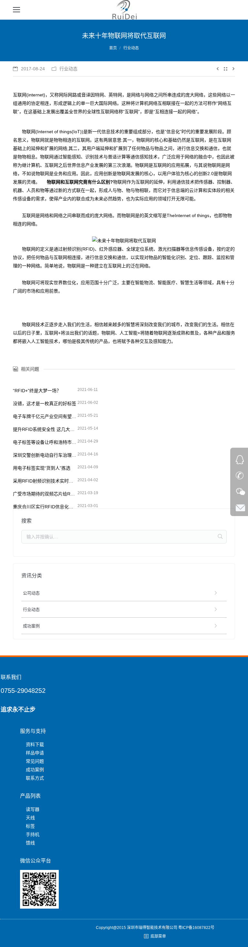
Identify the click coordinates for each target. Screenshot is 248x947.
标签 (30, 826)
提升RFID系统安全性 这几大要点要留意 (45, 429)
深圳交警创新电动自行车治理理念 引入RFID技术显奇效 (45, 455)
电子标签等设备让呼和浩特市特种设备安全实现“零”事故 (45, 442)
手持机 (32, 834)
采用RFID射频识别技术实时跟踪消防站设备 (45, 480)
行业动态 (131, 48)
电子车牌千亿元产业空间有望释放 (45, 416)
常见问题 (35, 761)
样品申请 (35, 752)
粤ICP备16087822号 (196, 927)
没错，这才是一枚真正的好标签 (44, 403)
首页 (113, 48)
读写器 (32, 809)
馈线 (30, 842)
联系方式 (35, 778)
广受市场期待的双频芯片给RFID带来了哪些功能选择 (45, 493)
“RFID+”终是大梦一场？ (37, 390)
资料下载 (35, 744)
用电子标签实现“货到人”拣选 (41, 468)
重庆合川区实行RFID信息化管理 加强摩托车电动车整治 (45, 506)
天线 (30, 817)
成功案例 (35, 769)
